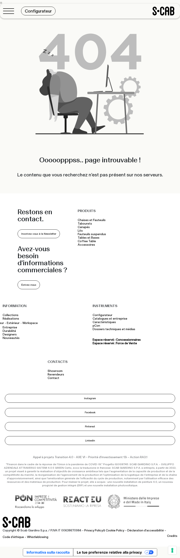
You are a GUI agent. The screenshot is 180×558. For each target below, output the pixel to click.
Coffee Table (87, 241)
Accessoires (86, 245)
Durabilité (9, 331)
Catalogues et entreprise (110, 318)
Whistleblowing (37, 537)
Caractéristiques (104, 322)
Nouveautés (11, 338)
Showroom (55, 371)
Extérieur (13, 323)
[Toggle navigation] (10, 11)
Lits (80, 230)
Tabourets (85, 223)
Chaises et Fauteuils (92, 220)
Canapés (84, 227)
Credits (172, 536)
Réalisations (11, 318)
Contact (53, 378)
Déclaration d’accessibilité (145, 530)
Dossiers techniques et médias (114, 329)
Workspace (30, 323)
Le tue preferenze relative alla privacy (109, 552)
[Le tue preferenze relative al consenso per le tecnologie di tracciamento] (172, 550)
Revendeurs (56, 374)
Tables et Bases (88, 238)
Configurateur (102, 315)
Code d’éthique (13, 537)
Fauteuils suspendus (92, 234)
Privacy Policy (93, 530)
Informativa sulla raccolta (48, 552)
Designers (10, 334)
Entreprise (10, 327)
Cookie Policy (115, 530)
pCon (96, 325)
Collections (10, 315)
